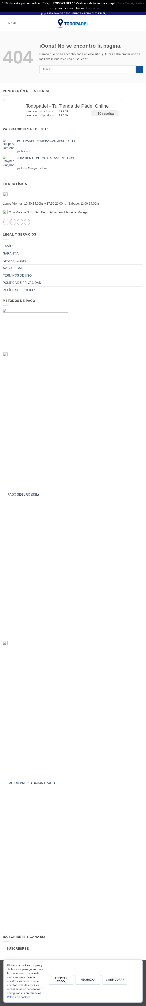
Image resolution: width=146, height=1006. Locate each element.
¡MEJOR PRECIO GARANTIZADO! (32, 783)
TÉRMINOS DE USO (17, 275)
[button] (9, 23)
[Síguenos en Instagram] (13, 222)
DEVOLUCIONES (15, 261)
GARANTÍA (11, 253)
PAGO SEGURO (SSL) (23, 494)
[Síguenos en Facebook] (6, 222)
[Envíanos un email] (20, 222)
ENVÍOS (8, 246)
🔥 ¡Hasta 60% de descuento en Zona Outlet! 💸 (73, 13)
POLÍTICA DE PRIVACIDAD (22, 282)
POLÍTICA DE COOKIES (19, 290)
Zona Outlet (125, 3)
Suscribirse (18, 948)
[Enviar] (139, 69)
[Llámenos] (27, 222)
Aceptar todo (60, 979)
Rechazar (87, 979)
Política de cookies (18, 997)
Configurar (115, 979)
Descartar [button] (92, 8)
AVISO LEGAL (13, 268)
